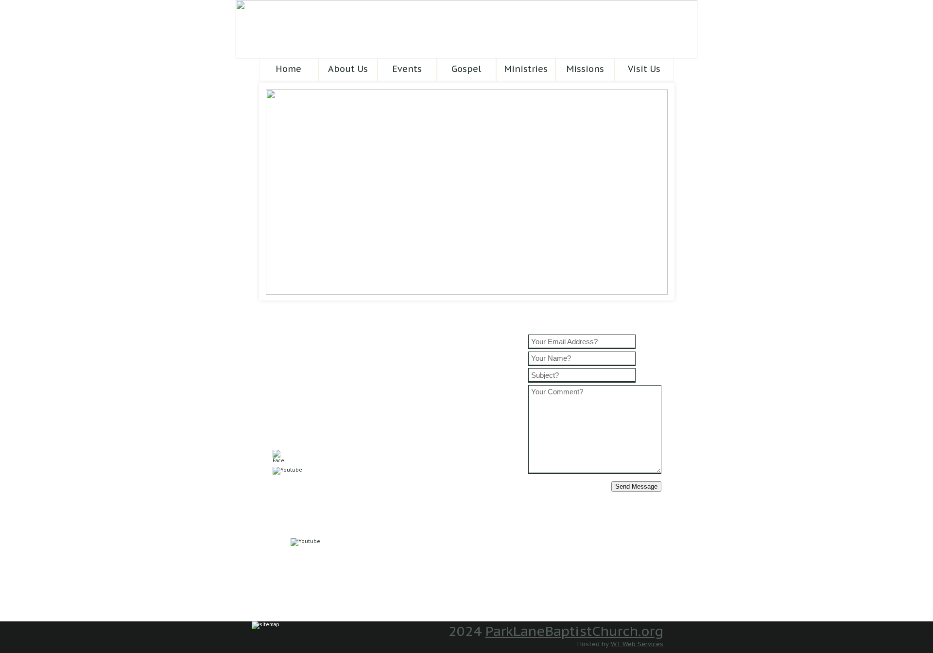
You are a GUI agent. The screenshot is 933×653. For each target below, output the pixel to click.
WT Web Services (637, 644)
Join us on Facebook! (332, 456)
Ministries (526, 68)
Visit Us (644, 68)
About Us (348, 68)
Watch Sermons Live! (318, 482)
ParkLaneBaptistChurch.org (574, 631)
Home (288, 68)
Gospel (466, 68)
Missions (585, 68)
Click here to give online (326, 507)
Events (407, 68)
